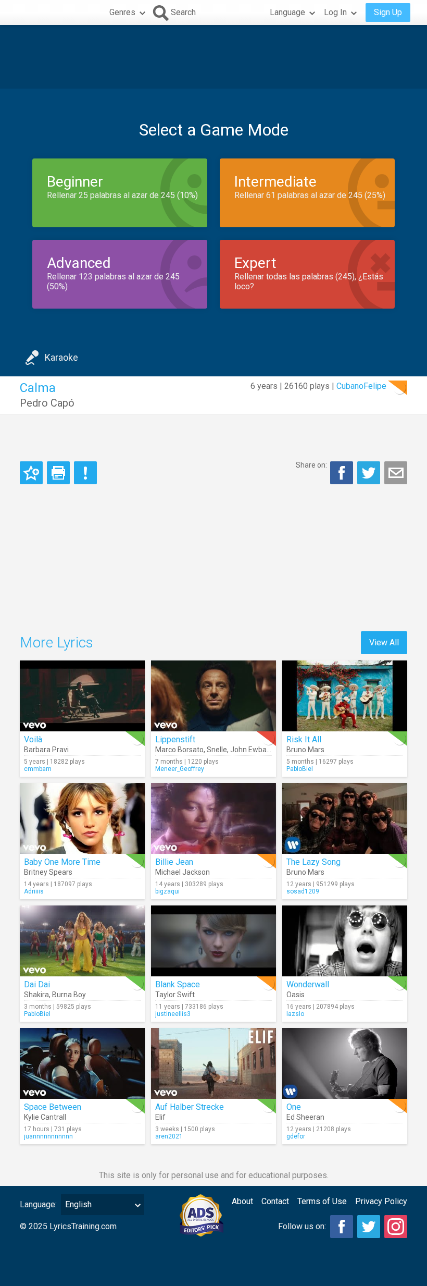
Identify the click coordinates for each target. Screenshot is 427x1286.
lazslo (295, 1014)
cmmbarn (38, 769)
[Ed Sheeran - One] (344, 1063)
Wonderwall (307, 984)
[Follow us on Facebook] (341, 1226)
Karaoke (61, 357)
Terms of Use (322, 1201)
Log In (335, 12)
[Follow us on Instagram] (395, 1226)
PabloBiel (299, 769)
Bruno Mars (305, 749)
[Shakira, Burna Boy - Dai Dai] (82, 940)
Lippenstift (175, 739)
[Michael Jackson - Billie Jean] (213, 818)
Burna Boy (69, 994)
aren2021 (169, 1136)
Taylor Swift (175, 994)
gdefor (295, 1136)
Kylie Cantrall (45, 1117)
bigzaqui (167, 891)
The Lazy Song (313, 862)
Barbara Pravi (46, 749)
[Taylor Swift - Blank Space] (213, 940)
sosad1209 (302, 891)
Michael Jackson (182, 872)
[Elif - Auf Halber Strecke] (213, 1063)
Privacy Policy (381, 1201)
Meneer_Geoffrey (179, 769)
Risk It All (303, 739)
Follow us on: (302, 1226)
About (242, 1201)
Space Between (52, 1107)
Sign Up (388, 12)
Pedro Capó (47, 403)
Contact (275, 1201)
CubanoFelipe (361, 386)
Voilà (33, 739)
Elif (160, 1117)
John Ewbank (252, 749)
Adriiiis (34, 891)
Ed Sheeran (305, 1117)
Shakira (36, 994)
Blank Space (177, 984)
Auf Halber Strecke (189, 1107)
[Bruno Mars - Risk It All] (344, 695)
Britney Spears (48, 872)
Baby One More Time (62, 862)
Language (287, 12)
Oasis (295, 994)
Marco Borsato (179, 749)
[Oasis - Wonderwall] (344, 940)
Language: (38, 1204)
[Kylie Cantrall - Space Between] (82, 1063)
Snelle (217, 749)
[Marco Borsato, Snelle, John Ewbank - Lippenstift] (213, 695)
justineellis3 (173, 1014)
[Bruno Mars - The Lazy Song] (344, 818)
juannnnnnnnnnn (48, 1136)
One (293, 1107)
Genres (122, 12)
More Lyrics (56, 642)
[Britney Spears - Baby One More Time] (82, 818)
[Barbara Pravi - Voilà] (82, 695)
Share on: (311, 465)
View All (384, 642)
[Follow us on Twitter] (368, 1226)
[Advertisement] (213, 56)
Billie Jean (174, 862)
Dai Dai (37, 984)
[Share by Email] (395, 472)
